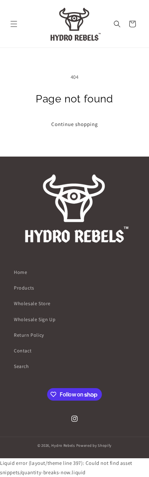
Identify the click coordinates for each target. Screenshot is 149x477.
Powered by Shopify (94, 445)
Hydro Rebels (63, 445)
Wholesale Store (32, 303)
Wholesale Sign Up (34, 319)
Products (24, 288)
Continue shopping (74, 124)
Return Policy (29, 335)
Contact (23, 351)
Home (20, 272)
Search (21, 366)
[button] (13, 24)
